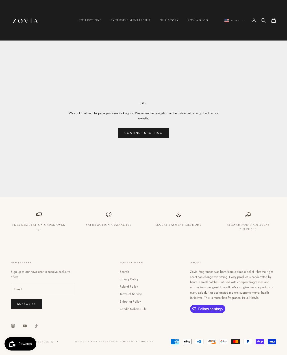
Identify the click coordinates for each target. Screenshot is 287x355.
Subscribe (26, 304)
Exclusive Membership (131, 20)
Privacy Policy (129, 279)
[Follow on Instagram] (13, 326)
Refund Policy (129, 286)
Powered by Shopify (137, 341)
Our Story (169, 20)
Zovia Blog (198, 20)
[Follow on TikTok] (36, 326)
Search (124, 271)
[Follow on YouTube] (24, 326)
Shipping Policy (130, 301)
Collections (90, 20)
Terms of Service (131, 294)
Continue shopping (143, 133)
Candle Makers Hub (133, 309)
